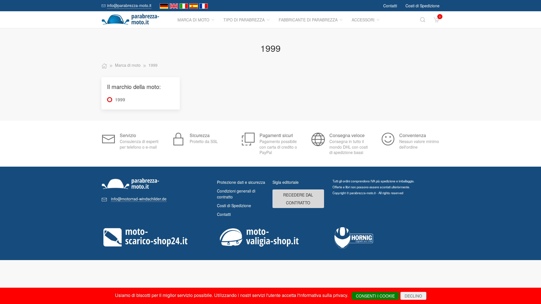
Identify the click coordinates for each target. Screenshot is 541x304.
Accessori (363, 20)
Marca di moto (193, 20)
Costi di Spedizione (422, 5)
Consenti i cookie (375, 296)
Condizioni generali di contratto (236, 194)
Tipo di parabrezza (244, 20)
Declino (413, 296)
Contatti (390, 5)
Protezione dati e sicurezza (241, 182)
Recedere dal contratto (298, 198)
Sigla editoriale (285, 182)
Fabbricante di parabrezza (308, 20)
